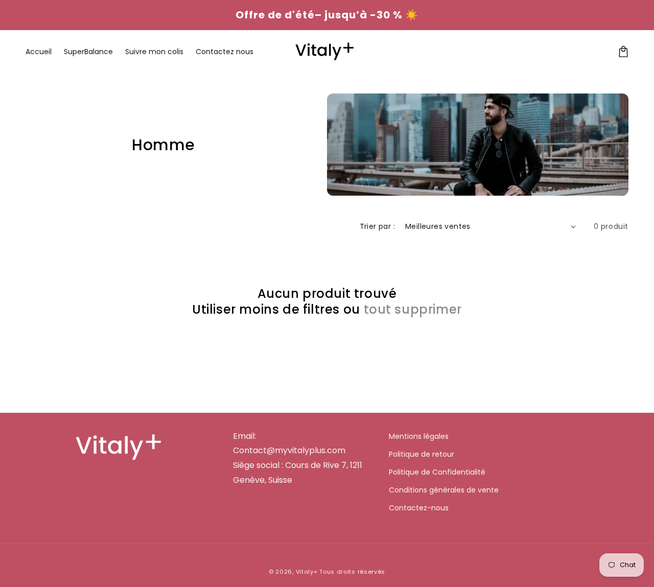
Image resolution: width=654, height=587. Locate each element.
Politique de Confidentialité (437, 472)
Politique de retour (421, 454)
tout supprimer (413, 309)
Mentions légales (419, 436)
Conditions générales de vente (444, 490)
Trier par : (377, 226)
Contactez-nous (419, 508)
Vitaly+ (307, 572)
